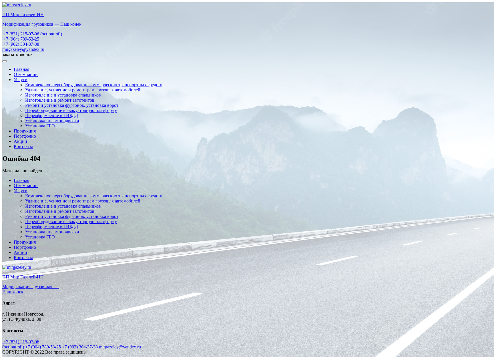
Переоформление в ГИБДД (51, 115)
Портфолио (25, 136)
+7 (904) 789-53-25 (20, 39)
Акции (20, 141)
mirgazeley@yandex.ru (23, 49)
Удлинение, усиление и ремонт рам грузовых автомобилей (82, 89)
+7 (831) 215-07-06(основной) (20, 344)
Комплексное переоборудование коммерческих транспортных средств (93, 84)
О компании (26, 74)
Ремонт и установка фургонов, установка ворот (71, 105)
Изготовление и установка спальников (63, 95)
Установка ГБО (40, 125)
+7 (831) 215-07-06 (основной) (32, 33)
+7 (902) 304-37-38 (20, 44)
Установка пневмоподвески (52, 120)
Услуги (20, 79)
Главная (21, 69)
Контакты (23, 146)
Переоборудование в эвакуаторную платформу (71, 110)
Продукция (25, 131)
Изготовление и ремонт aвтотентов (59, 100)
